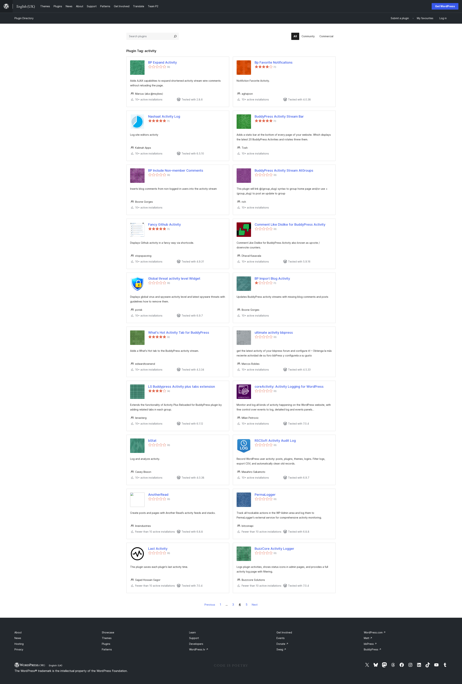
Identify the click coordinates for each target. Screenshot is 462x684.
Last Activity (157, 548)
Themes (107, 638)
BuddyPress (372, 649)
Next (255, 604)
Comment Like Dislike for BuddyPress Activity (290, 224)
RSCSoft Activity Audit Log (275, 440)
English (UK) (55, 665)
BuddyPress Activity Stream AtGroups (284, 170)
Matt (368, 638)
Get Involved (284, 632)
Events (280, 638)
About (18, 632)
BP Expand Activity (162, 62)
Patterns (107, 649)
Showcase (108, 632)
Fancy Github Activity (164, 224)
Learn (192, 632)
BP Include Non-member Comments (175, 170)
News (17, 638)
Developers (196, 643)
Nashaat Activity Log (164, 116)
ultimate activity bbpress (274, 332)
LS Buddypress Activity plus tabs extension (181, 386)
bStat (152, 440)
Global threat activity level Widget (174, 278)
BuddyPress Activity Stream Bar (279, 116)
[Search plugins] (175, 36)
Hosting (19, 643)
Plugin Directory (24, 18)
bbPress (370, 643)
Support (194, 638)
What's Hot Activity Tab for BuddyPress (178, 332)
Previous (209, 604)
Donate (282, 643)
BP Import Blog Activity (272, 278)
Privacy (18, 649)
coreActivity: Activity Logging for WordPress (289, 386)
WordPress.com (375, 632)
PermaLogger (265, 494)
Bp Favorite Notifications (274, 62)
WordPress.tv (198, 649)
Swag (281, 649)
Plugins (106, 643)
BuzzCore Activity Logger (274, 548)
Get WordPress (445, 6)
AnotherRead (158, 494)
